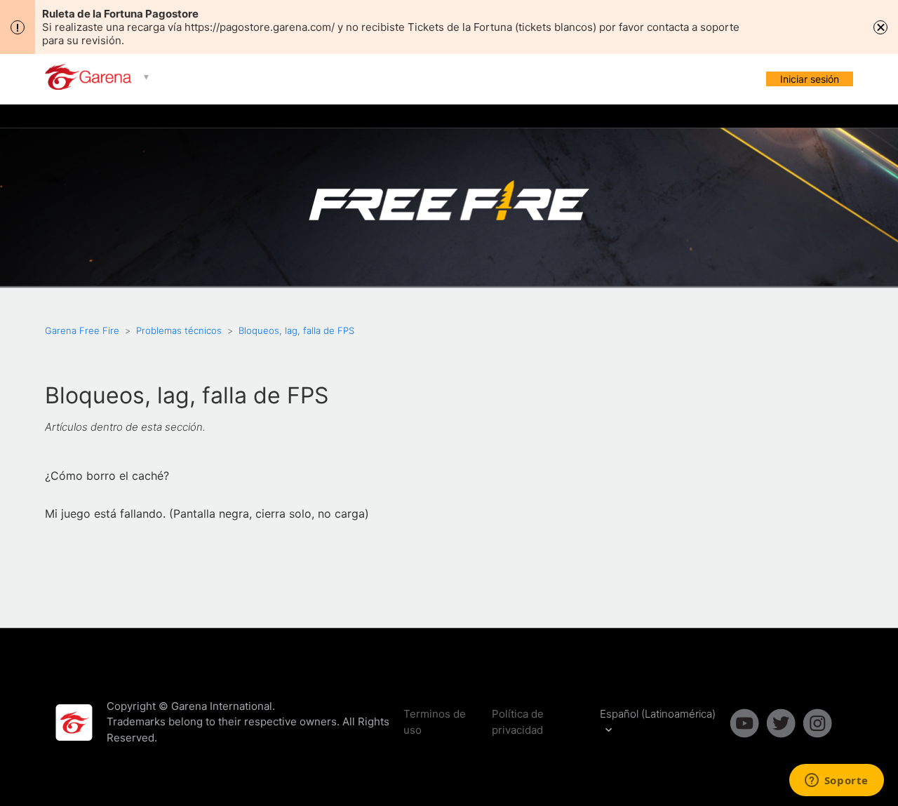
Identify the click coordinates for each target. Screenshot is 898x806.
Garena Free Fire (82, 330)
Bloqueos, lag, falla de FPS (296, 330)
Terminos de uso (434, 722)
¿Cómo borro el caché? (107, 476)
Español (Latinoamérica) (658, 713)
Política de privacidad (518, 722)
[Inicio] (89, 86)
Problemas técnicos (179, 330)
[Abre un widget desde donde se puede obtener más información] (836, 781)
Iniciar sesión (809, 79)
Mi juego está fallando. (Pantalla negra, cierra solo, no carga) (207, 513)
